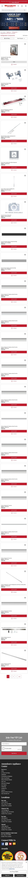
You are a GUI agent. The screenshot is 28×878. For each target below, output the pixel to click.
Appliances (9, 32)
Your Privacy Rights (14, 871)
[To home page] (10, 6)
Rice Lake (3, 800)
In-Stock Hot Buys (5, 773)
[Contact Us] (22, 6)
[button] (2, 6)
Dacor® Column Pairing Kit (6, 215)
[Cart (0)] (25, 6)
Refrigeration (14, 32)
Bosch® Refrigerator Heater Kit (7, 109)
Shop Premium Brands (6, 779)
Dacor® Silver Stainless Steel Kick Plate (8, 268)
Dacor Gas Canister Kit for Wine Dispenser (9, 162)
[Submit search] (24, 10)
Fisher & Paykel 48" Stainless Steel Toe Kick (9, 426)
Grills (2, 771)
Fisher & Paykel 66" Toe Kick (6, 505)
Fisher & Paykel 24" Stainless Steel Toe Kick (9, 320)
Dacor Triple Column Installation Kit (7, 188)
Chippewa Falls (5, 808)
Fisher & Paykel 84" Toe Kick (6, 611)
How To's (3, 781)
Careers (3, 790)
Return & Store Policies (6, 792)
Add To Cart (14, 88)
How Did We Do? (5, 793)
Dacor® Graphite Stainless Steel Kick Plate (9, 241)
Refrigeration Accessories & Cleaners (8, 33)
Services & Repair (5, 783)
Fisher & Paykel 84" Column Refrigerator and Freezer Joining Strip (13, 584)
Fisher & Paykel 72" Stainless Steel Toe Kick (9, 531)
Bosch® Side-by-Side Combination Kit (8, 136)
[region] (14, 869)
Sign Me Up (14, 753)
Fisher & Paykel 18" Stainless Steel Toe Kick (9, 294)
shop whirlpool (14, 27)
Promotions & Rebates (6, 776)
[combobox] (20, 38)
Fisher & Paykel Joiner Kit (6, 637)
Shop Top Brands (5, 778)
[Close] (26, 862)
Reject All (7, 875)
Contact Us (4, 788)
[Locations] (18, 6)
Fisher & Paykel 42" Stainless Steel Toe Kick (9, 399)
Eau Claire (3, 816)
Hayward (3, 824)
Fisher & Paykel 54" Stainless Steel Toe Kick (9, 452)
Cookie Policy (12, 868)
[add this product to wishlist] (25, 44)
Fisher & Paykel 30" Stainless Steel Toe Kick (9, 373)
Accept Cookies (20, 875)
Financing (3, 786)
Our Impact (4, 785)
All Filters (8, 38)
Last (19, 676)
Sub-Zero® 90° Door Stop (6, 57)
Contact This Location (6, 805)
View (14, 61)
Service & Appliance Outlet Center (9, 833)
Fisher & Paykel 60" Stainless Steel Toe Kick (9, 479)
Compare (15, 64)
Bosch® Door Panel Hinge (6, 83)
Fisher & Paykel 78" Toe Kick (6, 558)
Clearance (3, 774)
